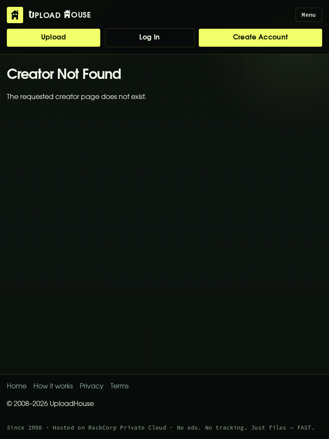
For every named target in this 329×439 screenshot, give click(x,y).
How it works (53, 386)
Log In (149, 37)
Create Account (260, 37)
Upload (53, 37)
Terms (120, 386)
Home (17, 386)
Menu (309, 14)
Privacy (92, 386)
